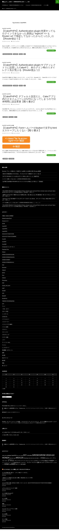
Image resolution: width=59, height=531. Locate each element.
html (3, 264)
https (15, 458)
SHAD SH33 (30, 458)
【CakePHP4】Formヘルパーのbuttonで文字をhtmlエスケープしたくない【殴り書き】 (29, 129)
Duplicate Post (5, 249)
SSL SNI (34, 458)
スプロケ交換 (43, 460)
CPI (17, 455)
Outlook (4, 277)
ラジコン (4, 345)
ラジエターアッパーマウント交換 (9, 508)
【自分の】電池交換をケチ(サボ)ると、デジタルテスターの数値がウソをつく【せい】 (21, 173)
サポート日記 (5, 311)
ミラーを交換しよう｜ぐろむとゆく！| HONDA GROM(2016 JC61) (17, 202)
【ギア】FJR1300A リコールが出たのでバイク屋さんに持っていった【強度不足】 (20, 176)
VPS (3, 293)
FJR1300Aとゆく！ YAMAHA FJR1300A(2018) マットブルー (13, 5)
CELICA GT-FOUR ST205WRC (9, 236)
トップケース (5, 314)
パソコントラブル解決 (7, 324)
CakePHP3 (4, 228)
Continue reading (51, 51)
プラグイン (4, 329)
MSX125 (19, 458)
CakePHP (4, 28)
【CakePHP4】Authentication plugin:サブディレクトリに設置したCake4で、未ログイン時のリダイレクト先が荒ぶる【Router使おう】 (29, 67)
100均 (3, 455)
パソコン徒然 (5, 326)
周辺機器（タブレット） (7, 350)
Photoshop (4, 280)
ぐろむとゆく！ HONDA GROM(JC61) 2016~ (34, 5)
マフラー (29, 462)
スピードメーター (29, 460)
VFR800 (42, 458)
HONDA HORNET (6, 259)
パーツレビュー (5, 319)
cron (19, 455)
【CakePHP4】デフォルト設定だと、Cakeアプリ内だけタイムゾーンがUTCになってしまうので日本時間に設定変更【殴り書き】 (29, 99)
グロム (11, 460)
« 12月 (3, 388)
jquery (3, 272)
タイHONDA (50, 460)
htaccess (12, 458)
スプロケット (37, 460)
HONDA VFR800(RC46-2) (8, 262)
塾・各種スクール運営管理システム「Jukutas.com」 (14, 408)
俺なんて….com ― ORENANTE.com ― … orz (16, 1)
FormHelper (11, 158)
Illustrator (4, 267)
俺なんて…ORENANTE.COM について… (9, 8)
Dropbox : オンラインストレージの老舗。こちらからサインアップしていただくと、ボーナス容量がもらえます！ (27, 421)
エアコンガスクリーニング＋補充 (9, 488)
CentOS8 (4, 244)
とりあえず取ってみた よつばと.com (10, 434)
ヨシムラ (42, 462)
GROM (35, 455)
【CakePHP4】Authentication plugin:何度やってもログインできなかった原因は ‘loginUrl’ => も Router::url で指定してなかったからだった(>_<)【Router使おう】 (28, 35)
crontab (21, 455)
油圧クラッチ (18, 464)
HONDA (5, 458)
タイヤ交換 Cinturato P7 (7, 493)
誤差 (22, 464)
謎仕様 (3, 360)
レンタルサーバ (5, 347)
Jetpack (4, 270)
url (24, 54)
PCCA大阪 (4, 405)
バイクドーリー (5, 321)
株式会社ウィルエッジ (7, 412)
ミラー (3, 339)
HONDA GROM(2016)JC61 (8, 257)
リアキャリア (49, 462)
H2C (53, 455)
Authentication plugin (7, 54)
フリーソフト (5, 332)
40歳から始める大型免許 (7, 215)
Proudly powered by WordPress (8, 527)
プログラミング (5, 334)
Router (21, 54)
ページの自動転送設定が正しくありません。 (18, 462)
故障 (3, 352)
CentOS (4, 239)
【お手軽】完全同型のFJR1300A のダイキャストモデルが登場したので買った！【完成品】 (22, 181)
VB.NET (4, 290)
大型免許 (6, 464)
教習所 (13, 464)
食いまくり (4, 365)
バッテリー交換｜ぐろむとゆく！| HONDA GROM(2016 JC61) (16, 179)
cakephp (9, 455)
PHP (3, 283)
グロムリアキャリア (18, 460)
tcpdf (3, 288)
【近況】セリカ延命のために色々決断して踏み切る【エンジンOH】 (17, 477)
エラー (51, 458)
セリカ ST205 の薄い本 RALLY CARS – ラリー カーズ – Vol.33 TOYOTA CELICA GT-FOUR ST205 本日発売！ (27, 483)
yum (3, 303)
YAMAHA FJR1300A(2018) (8, 301)
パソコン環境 (46, 5)
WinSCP (4, 295)
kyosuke (32, 206)
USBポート (38, 458)
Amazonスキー (5, 221)
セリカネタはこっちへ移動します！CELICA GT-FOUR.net (16, 469)
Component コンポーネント (8, 246)
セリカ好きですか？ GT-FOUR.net (10, 432)
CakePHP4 (8, 28)
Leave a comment (15, 41)
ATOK (3, 223)
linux (3, 275)
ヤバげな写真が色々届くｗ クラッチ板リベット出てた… (15, 472)
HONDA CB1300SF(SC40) (8, 254)
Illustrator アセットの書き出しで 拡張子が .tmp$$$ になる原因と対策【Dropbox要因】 (21, 171)
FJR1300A (29, 455)
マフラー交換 (5, 337)
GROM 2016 (45, 455)
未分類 (12, 125)
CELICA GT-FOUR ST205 (8, 233)
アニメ (3, 306)
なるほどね (4, 316)
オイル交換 (4, 498)
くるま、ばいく (5, 308)
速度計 (24, 464)
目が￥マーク (5, 357)
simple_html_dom (6, 285)
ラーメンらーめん (6, 342)
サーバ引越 (4, 519)
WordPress (4, 298)
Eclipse (3, 252)
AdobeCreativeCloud (7, 218)
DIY (25, 455)
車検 (3, 363)
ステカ (24, 460)
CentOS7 (4, 241)
